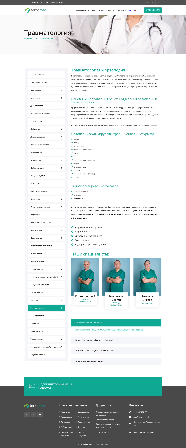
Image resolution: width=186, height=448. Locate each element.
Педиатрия (35, 214)
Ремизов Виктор (147, 298)
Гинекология (36, 98)
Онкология (35, 183)
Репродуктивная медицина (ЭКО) (44, 277)
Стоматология (36, 292)
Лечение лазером (38, 137)
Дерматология (36, 106)
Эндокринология (37, 354)
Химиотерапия (36, 339)
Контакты (122, 10)
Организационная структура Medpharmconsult (108, 426)
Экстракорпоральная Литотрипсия (45, 347)
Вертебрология (37, 74)
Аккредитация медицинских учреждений (107, 414)
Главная (31, 39)
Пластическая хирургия (40, 222)
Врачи (101, 10)
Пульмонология (37, 261)
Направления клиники (85, 10)
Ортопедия (35, 199)
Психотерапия (36, 253)
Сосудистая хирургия (39, 284)
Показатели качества (105, 420)
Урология (34, 323)
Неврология (35, 160)
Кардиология (36, 121)
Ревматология (36, 269)
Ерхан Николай (85, 296)
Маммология (36, 152)
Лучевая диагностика (39, 144)
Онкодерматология (38, 191)
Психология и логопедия (41, 246)
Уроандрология (37, 316)
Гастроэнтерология (38, 82)
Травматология (37, 308)
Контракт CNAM (102, 432)
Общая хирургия (37, 176)
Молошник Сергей (116, 298)
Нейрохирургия (37, 168)
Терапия (34, 300)
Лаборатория (36, 129)
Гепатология (35, 90)
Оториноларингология (40, 207)
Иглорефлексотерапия (40, 113)
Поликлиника (36, 230)
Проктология (36, 238)
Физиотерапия (36, 331)
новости (111, 10)
